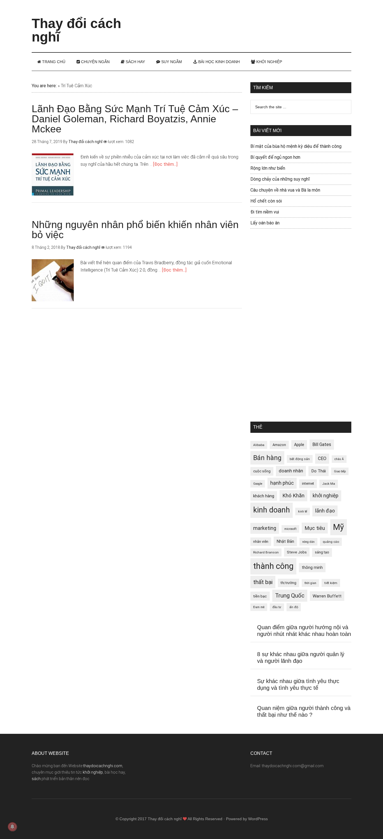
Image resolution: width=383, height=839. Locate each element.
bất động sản (300, 459)
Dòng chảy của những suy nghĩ (280, 179)
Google (257, 484)
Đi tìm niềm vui (264, 212)
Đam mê (258, 607)
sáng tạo (322, 552)
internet (308, 483)
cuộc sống (262, 471)
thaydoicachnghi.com (102, 766)
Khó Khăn (293, 495)
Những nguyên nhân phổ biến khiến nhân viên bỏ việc (135, 229)
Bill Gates (321, 444)
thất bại (263, 581)
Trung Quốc (289, 595)
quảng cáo (331, 542)
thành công (273, 566)
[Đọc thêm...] (165, 164)
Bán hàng (267, 458)
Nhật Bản (285, 541)
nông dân (308, 542)
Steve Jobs (297, 552)
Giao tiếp (340, 471)
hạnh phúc (282, 483)
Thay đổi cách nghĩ (76, 30)
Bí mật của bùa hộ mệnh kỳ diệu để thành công (296, 146)
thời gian (310, 583)
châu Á (339, 459)
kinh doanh (271, 509)
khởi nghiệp (325, 495)
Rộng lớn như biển (267, 168)
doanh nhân (291, 470)
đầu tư (277, 607)
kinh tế (302, 511)
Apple (299, 444)
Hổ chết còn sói (266, 201)
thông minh (312, 567)
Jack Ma (328, 484)
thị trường (288, 583)
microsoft (290, 529)
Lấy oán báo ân (265, 223)
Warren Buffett (327, 596)
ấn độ (293, 607)
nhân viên (260, 541)
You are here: (44, 85)
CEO (322, 458)
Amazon (279, 445)
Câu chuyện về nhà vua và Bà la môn (285, 190)
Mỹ (338, 527)
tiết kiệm (330, 583)
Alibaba (258, 445)
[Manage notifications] (12, 826)
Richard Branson (266, 552)
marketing (264, 528)
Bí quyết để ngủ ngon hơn (275, 157)
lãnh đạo (325, 511)
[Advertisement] (249, 21)
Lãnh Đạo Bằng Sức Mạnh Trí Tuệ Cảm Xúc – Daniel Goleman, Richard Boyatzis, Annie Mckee (135, 119)
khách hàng (263, 495)
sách (36, 778)
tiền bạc (260, 596)
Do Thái (318, 470)
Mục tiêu (314, 528)
